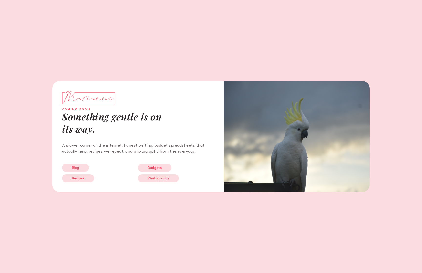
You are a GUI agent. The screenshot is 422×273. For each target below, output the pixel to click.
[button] (75, 168)
